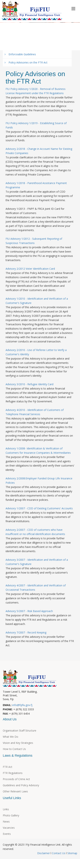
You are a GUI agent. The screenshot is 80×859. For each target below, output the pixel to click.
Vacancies (9, 827)
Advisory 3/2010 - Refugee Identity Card (29, 384)
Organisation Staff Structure (19, 730)
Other (33, 44)
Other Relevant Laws (15, 791)
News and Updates (39, 36)
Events (55, 28)
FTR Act (7, 767)
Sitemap (72, 853)
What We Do (10, 736)
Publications (36, 28)
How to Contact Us (14, 749)
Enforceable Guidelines (21, 54)
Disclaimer (44, 853)
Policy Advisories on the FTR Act (26, 62)
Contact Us (58, 853)
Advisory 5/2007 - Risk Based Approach (29, 611)
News (6, 821)
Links (6, 809)
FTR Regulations (13, 773)
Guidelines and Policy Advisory (21, 785)
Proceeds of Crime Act (16, 779)
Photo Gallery (15, 44)
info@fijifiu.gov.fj (22, 705)
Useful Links (14, 36)
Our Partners (14, 28)
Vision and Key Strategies (18, 743)
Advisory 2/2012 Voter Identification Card (30, 268)
